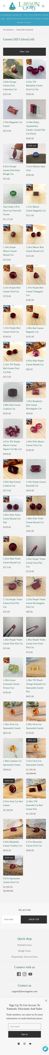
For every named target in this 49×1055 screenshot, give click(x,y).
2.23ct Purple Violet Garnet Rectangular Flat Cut (35, 603)
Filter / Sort (24, 51)
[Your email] (11, 919)
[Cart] (43, 6)
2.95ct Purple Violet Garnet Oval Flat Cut (35, 563)
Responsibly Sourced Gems (24, 956)
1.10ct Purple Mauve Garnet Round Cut (10, 251)
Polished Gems (24, 945)
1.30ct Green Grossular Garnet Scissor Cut (11, 684)
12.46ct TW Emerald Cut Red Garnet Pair (34, 805)
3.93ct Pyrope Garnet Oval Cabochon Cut (10, 86)
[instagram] (24, 974)
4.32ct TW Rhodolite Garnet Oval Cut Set (34, 86)
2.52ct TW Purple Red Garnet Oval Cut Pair (11, 368)
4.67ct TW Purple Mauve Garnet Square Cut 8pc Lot (12, 445)
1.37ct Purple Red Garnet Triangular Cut (34, 291)
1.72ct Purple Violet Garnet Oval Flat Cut (12, 603)
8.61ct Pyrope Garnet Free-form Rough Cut (11, 170)
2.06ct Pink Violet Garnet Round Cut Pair (12, 518)
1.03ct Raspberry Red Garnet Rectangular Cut (34, 405)
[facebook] (19, 974)
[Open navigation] (6, 6)
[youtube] (30, 974)
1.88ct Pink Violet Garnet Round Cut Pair (35, 522)
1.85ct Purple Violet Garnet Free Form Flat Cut (35, 643)
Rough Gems (24, 950)
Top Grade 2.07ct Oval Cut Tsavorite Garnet (12, 210)
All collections (8, 30)
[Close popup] (46, 1001)
